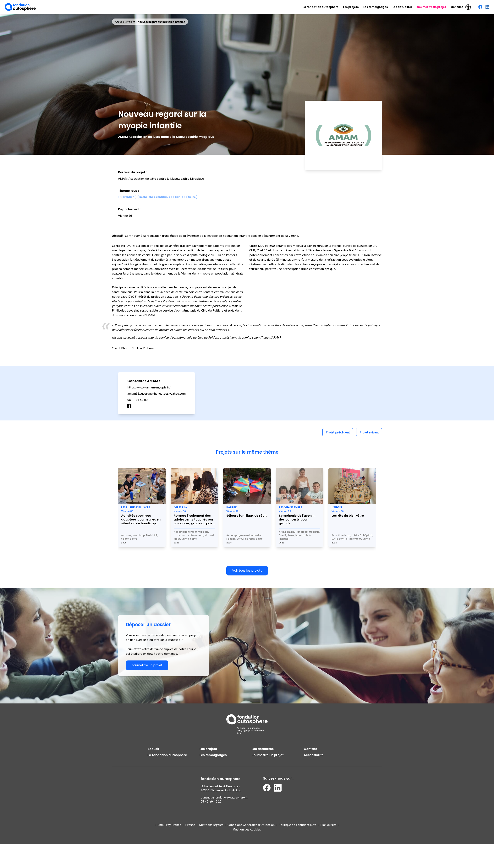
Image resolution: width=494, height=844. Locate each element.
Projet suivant (369, 432)
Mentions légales (211, 824)
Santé (179, 197)
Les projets (351, 7)
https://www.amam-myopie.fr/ (149, 387)
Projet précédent (338, 432)
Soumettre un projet (431, 7)
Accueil (119, 21)
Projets (130, 21)
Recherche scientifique (154, 197)
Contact (457, 7)
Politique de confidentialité (297, 824)
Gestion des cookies (247, 829)
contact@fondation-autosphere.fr (224, 797)
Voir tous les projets (247, 570)
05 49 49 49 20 (211, 802)
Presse (190, 824)
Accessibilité (314, 755)
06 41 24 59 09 (137, 399)
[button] (468, 7)
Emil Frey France (169, 824)
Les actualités (402, 7)
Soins (191, 197)
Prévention (127, 197)
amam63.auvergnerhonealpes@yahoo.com (156, 393)
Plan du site (328, 824)
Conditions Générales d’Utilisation (251, 824)
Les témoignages (375, 7)
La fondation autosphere (320, 7)
